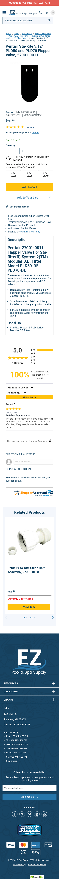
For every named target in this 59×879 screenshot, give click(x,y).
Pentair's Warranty (30, 231)
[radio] (42, 350)
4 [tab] (32, 617)
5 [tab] (35, 617)
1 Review (29, 127)
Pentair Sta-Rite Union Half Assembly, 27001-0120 (26, 570)
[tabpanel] (29, 565)
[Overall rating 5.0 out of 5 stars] (15, 127)
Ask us (35, 132)
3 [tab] (30, 617)
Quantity (10, 145)
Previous (6, 617)
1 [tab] (24, 617)
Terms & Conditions (37, 864)
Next (53, 617)
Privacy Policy (19, 864)
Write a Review (29, 397)
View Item (29, 607)
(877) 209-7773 (41, 2)
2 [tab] (27, 617)
